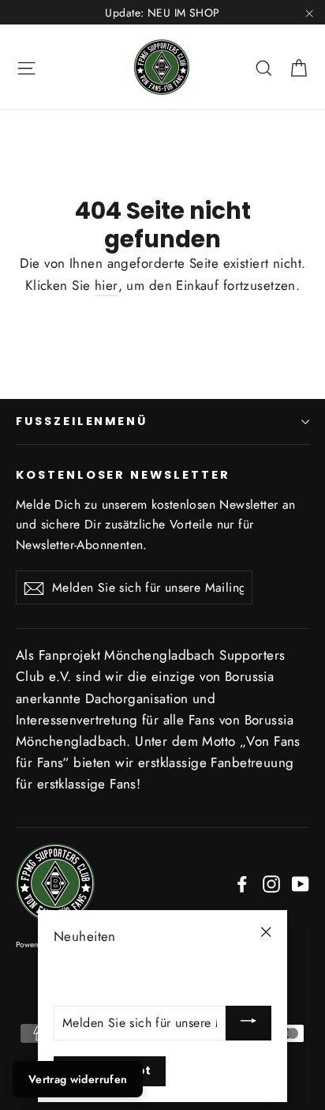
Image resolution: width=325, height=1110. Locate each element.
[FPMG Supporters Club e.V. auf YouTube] (300, 883)
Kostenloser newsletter (123, 475)
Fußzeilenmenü (82, 421)
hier (106, 285)
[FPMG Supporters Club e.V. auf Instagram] (271, 883)
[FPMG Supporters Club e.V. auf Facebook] (242, 883)
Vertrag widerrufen (77, 1079)
